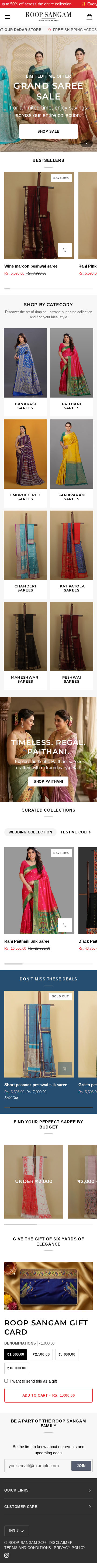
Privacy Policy (70, 1548)
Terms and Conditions (27, 1548)
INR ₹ (14, 1531)
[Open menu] (12, 17)
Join (81, 1466)
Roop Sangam (22, 1543)
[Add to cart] (65, 250)
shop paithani (48, 781)
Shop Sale (48, 131)
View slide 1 (86, 143)
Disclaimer (61, 1543)
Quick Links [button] (16, 1490)
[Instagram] (6, 1555)
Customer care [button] (20, 1507)
